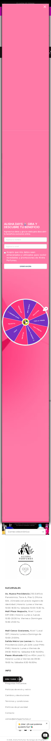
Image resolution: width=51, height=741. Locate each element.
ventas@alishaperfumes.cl (18, 719)
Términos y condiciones (17, 701)
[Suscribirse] (43, 532)
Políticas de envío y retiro (18, 689)
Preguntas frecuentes (16, 683)
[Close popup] (46, 723)
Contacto (9, 713)
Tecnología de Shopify (35, 740)
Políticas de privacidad (16, 707)
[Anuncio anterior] (5, 3)
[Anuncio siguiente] (46, 3)
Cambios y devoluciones (17, 695)
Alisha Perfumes (19, 740)
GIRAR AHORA (25, 266)
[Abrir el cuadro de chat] (45, 735)
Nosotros (9, 677)
